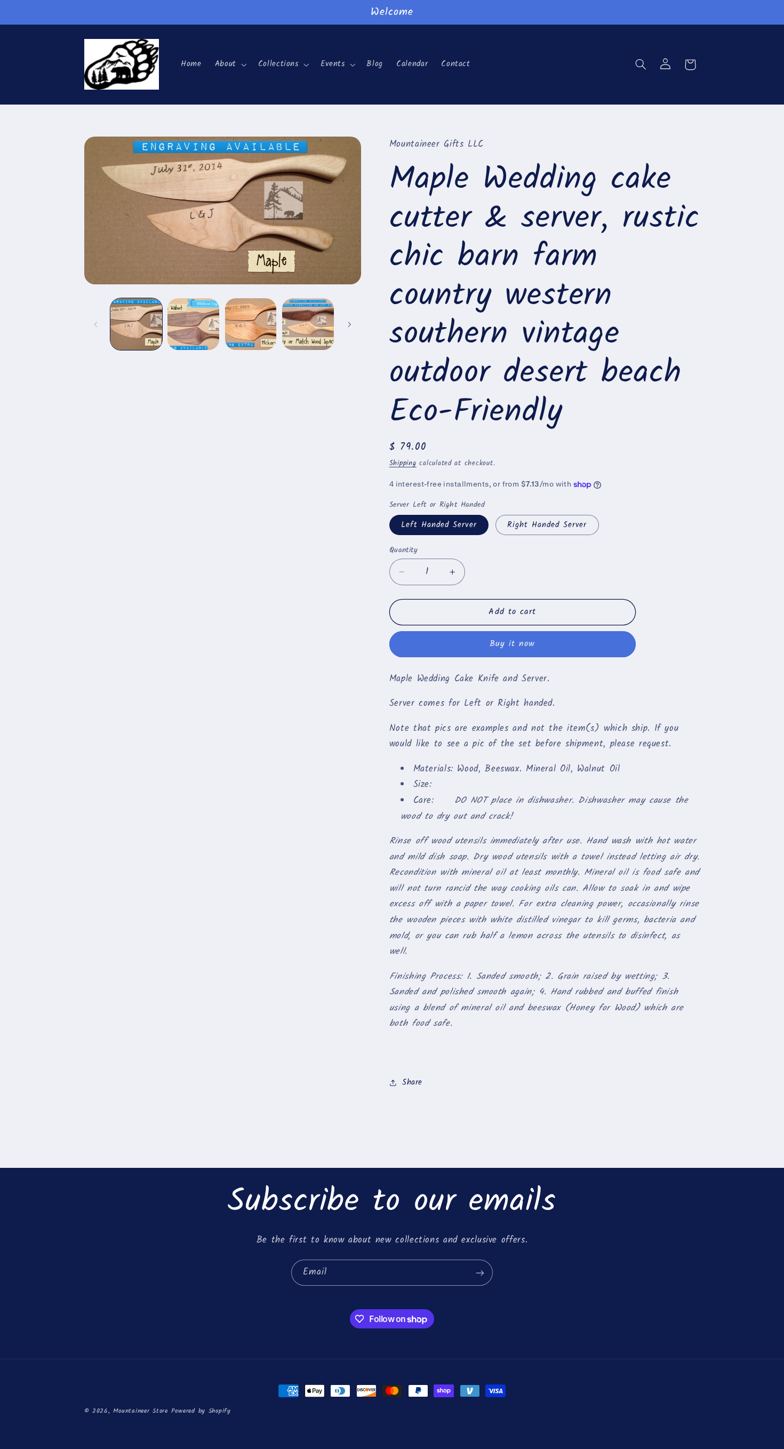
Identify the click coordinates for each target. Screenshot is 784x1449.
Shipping (403, 463)
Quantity (403, 550)
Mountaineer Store (140, 1411)
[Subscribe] (480, 1273)
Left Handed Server (439, 525)
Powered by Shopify (201, 1411)
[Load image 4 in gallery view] (308, 324)
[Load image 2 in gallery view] (193, 324)
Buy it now (512, 643)
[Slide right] (349, 324)
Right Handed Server (547, 525)
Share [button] (412, 1082)
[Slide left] (96, 324)
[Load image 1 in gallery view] (136, 324)
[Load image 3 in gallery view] (251, 324)
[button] (229, 64)
